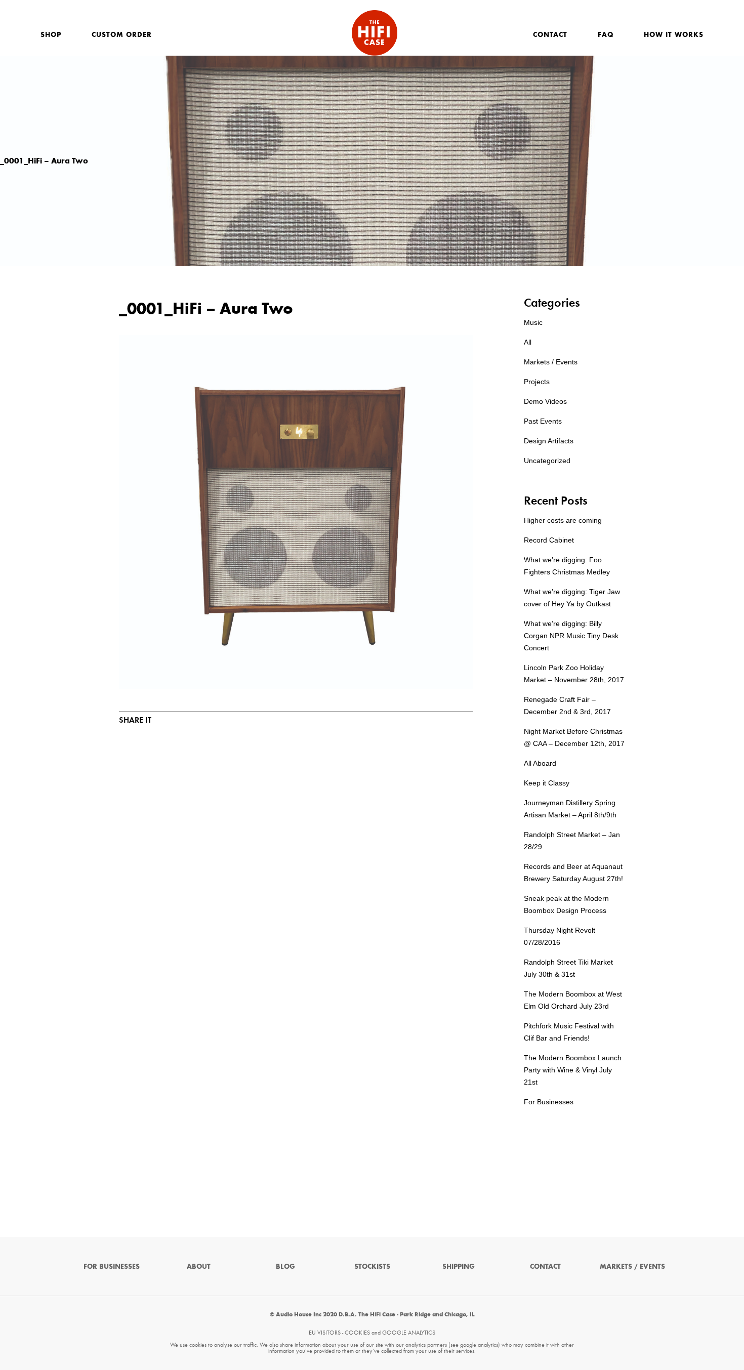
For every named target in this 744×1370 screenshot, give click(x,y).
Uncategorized (547, 460)
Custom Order (122, 34)
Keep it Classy (546, 783)
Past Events (543, 421)
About (199, 1266)
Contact (550, 34)
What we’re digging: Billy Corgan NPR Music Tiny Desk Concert (571, 635)
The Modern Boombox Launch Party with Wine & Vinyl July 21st (573, 1070)
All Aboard (540, 763)
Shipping (458, 1266)
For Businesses (548, 1102)
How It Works (674, 34)
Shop (50, 34)
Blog (285, 1266)
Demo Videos (545, 401)
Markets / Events (550, 362)
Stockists (372, 1266)
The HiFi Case (374, 33)
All (527, 342)
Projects (537, 382)
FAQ (605, 34)
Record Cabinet (549, 540)
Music (533, 322)
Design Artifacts (548, 441)
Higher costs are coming (563, 520)
